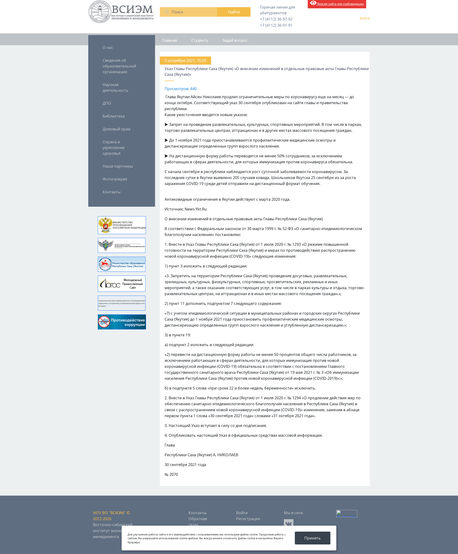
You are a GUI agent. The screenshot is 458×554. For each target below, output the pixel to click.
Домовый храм (116, 129)
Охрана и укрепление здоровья (114, 147)
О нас (108, 47)
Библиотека (114, 116)
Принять (312, 538)
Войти (365, 18)
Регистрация (248, 518)
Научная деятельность (116, 87)
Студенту (199, 40)
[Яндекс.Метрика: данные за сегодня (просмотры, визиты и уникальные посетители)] (346, 513)
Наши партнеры (118, 166)
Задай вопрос (235, 40)
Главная (169, 40)
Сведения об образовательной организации (119, 66)
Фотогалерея (115, 179)
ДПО (107, 103)
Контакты (111, 192)
